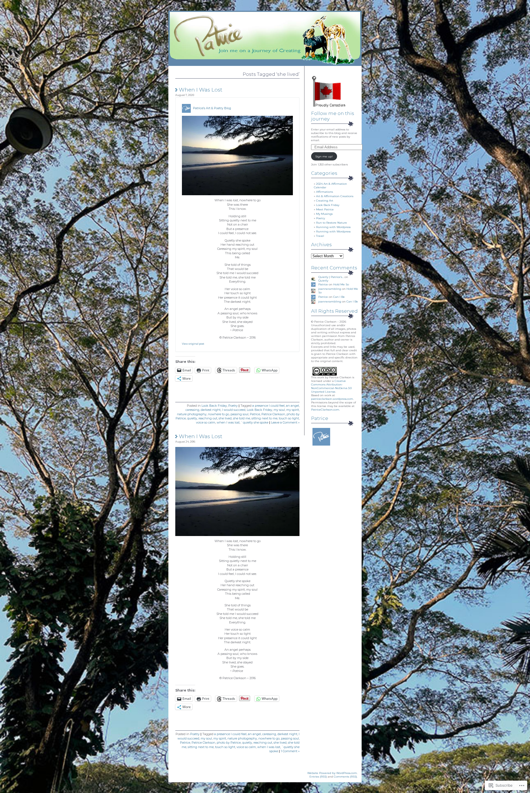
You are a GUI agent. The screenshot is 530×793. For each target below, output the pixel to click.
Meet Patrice (325, 209)
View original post (193, 343)
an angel (292, 406)
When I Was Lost (200, 90)
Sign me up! (324, 156)
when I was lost (228, 422)
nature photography (191, 414)
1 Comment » (290, 751)
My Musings (324, 214)
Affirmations (324, 192)
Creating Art (324, 200)
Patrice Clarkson (273, 414)
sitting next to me (264, 418)
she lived (225, 418)
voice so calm (205, 422)
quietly (192, 418)
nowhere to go (218, 414)
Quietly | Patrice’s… (331, 277)
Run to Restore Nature (331, 222)
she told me (241, 418)
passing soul (239, 414)
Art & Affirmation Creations (334, 196)
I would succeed (233, 410)
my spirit (292, 410)
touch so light (289, 418)
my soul (279, 410)
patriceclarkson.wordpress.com (332, 399)
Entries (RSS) (318, 776)
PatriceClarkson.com (325, 409)
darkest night (211, 410)
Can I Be (339, 297)
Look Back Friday (214, 406)
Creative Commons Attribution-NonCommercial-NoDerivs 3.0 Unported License (331, 386)
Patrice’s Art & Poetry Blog (212, 108)
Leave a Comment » (285, 422)
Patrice (255, 414)
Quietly (323, 280)
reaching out (207, 418)
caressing (192, 410)
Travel (320, 236)
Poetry (233, 406)
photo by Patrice (229, 742)
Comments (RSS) (345, 776)
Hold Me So (341, 284)
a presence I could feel (268, 406)
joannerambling (329, 289)
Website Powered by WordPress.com (332, 773)
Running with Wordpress (333, 227)
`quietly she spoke (254, 422)
